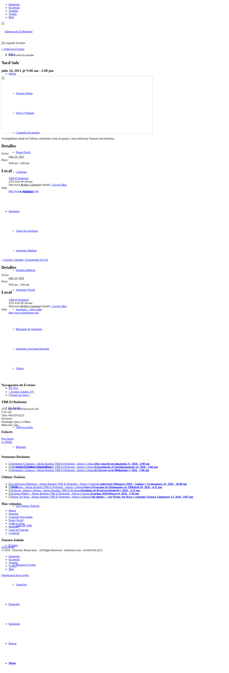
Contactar (14, 533)
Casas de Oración (18, 529)
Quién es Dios (17, 523)
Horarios (13, 513)
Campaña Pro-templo (21, 517)
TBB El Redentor (19, 178)
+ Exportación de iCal (35, 259)
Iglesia (12, 510)
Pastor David (16, 520)
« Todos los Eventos (12, 49)
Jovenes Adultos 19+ (21, 391)
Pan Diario (7, 438)
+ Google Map (58, 184)
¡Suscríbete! (8, 547)
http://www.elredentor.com (24, 191)
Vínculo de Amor (19, 395)
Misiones (14, 526)
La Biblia (6, 441)
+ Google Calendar (12, 259)
